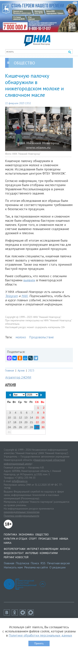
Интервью (31, 553)
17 (9, 422)
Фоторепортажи (14, 549)
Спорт (33, 538)
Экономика (26, 534)
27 (25, 427)
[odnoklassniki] (16, 614)
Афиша (63, 538)
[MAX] (9, 358)
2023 (31, 370)
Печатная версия (58, 563)
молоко (21, 337)
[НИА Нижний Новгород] (37, 45)
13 (25, 417)
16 (42, 417)
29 (37, 427)
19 (20, 422)
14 (31, 417)
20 (25, 422)
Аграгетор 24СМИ (18, 377)
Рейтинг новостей (16, 557)
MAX (24, 296)
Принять (39, 643)
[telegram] (24, 614)
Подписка (22, 563)
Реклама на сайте (36, 567)
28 (31, 427)
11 (14, 417)
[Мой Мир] (25, 358)
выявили (29, 280)
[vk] (8, 614)
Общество (42, 534)
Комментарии (49, 553)
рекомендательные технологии (21, 512)
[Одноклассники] (20, 358)
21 (31, 422)
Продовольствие (41, 337)
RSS (43, 563)
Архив (21, 370)
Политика (10, 534)
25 (14, 427)
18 (14, 422)
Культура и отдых (15, 538)
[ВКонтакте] (14, 358)
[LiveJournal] (30, 358)
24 (9, 427)
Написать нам (13, 567)
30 (42, 427)
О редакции (57, 567)
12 (20, 417)
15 (37, 417)
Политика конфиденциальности (21, 515)
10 (9, 417)
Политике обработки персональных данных (40, 635)
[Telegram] (36, 358)
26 (20, 427)
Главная (9, 370)
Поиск (35, 563)
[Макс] (32, 614)
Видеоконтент (14, 553)
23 (42, 422)
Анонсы (65, 549)
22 (37, 422)
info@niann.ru (19, 481)
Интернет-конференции (42, 549)
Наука (7, 543)
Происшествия (48, 538)
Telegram (11, 296)
